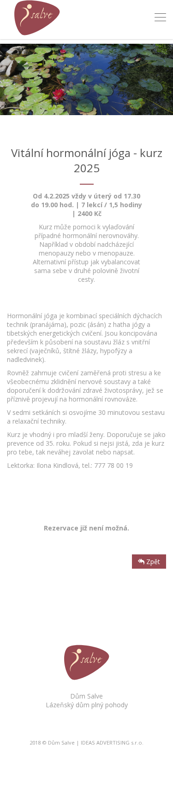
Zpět (152, 561)
